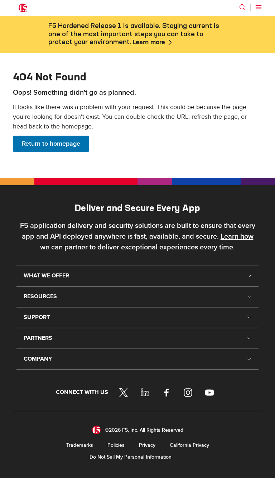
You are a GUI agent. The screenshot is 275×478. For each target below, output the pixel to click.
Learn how (237, 236)
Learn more (148, 42)
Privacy (147, 445)
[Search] (242, 7)
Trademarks (79, 445)
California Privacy (189, 445)
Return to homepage (51, 143)
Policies (116, 445)
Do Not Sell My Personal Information (131, 457)
